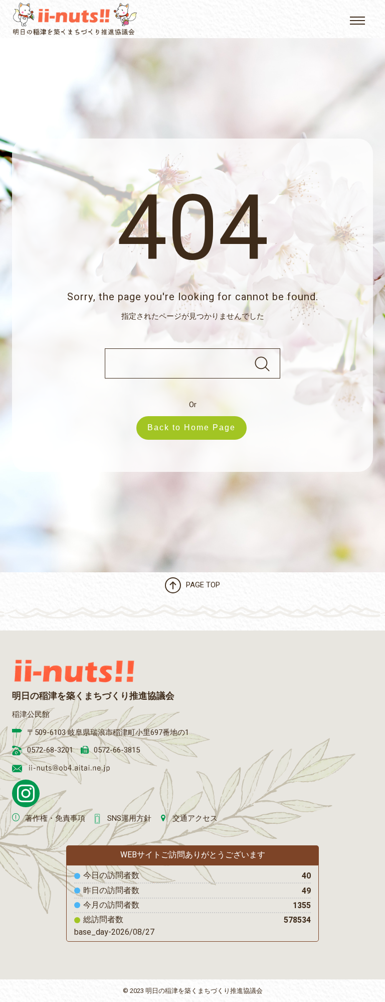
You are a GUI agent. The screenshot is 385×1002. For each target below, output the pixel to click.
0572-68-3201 (50, 750)
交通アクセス (195, 818)
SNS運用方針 (129, 818)
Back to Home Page (191, 427)
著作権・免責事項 (55, 818)
